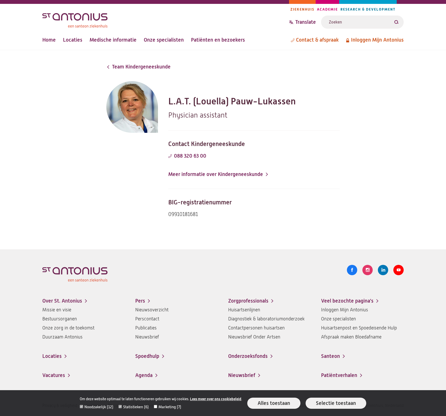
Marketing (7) (169, 407)
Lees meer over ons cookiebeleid (215, 399)
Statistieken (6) (136, 407)
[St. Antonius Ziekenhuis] (165, 19)
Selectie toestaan (336, 403)
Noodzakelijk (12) (98, 407)
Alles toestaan (274, 403)
